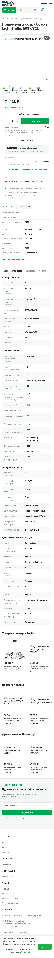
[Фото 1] (6, 89)
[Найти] (35, 10)
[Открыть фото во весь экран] (47, 79)
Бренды (5, 852)
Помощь (5, 889)
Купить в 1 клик (27, 140)
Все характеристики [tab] (13, 271)
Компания (6, 864)
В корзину (35, 121)
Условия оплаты (9, 894)
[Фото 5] (40, 89)
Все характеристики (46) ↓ (13, 259)
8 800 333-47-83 (24, 915)
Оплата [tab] (42, 271)
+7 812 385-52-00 (9, 915)
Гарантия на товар (10, 903)
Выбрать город (13, 169)
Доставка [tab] (30, 271)
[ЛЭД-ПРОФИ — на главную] (8, 3)
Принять (45, 947)
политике (40, 818)
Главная (5, 19)
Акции (4, 847)
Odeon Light (8, 207)
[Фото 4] (32, 89)
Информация (8, 877)
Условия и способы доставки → (35, 169)
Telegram (22, 933)
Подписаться (27, 812)
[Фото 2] (14, 89)
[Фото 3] (23, 89)
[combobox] (25, 10)
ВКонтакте (8, 933)
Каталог (14, 19)
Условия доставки (10, 898)
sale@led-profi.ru (38, 915)
